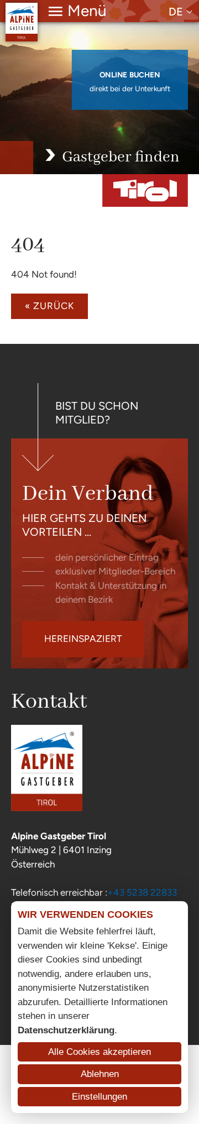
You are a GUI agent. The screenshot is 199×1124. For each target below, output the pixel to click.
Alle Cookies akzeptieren (99, 1052)
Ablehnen (100, 1074)
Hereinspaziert (83, 638)
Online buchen (130, 75)
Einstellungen (99, 1096)
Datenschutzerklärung (66, 1030)
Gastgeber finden (121, 157)
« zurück (49, 305)
